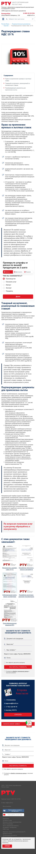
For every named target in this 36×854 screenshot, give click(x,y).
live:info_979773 (11, 710)
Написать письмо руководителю (12, 822)
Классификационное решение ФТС (10, 624)
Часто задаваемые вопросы (10, 825)
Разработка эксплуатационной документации (26, 596)
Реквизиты (6, 818)
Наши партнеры (7, 837)
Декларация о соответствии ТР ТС (9, 568)
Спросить (18, 714)
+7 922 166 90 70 (11, 707)
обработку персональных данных (20, 671)
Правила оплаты (7, 833)
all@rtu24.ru (31, 15)
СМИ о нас (6, 829)
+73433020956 (11, 700)
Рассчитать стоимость (18, 667)
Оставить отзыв (7, 820)
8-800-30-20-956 (29, 13)
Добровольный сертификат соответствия (9, 596)
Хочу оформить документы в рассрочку (15, 662)
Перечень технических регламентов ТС (14, 832)
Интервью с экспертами (10, 827)
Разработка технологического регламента (26, 568)
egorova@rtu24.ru (12, 703)
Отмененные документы (10, 835)
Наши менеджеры (8, 824)
